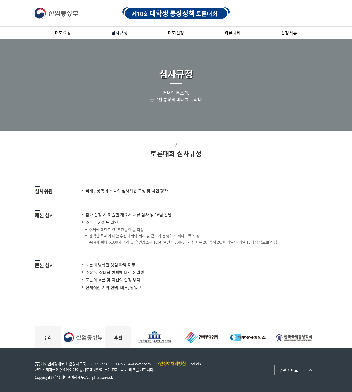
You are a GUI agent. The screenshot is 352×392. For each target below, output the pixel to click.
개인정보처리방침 (170, 363)
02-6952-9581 (99, 364)
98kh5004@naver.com (133, 364)
